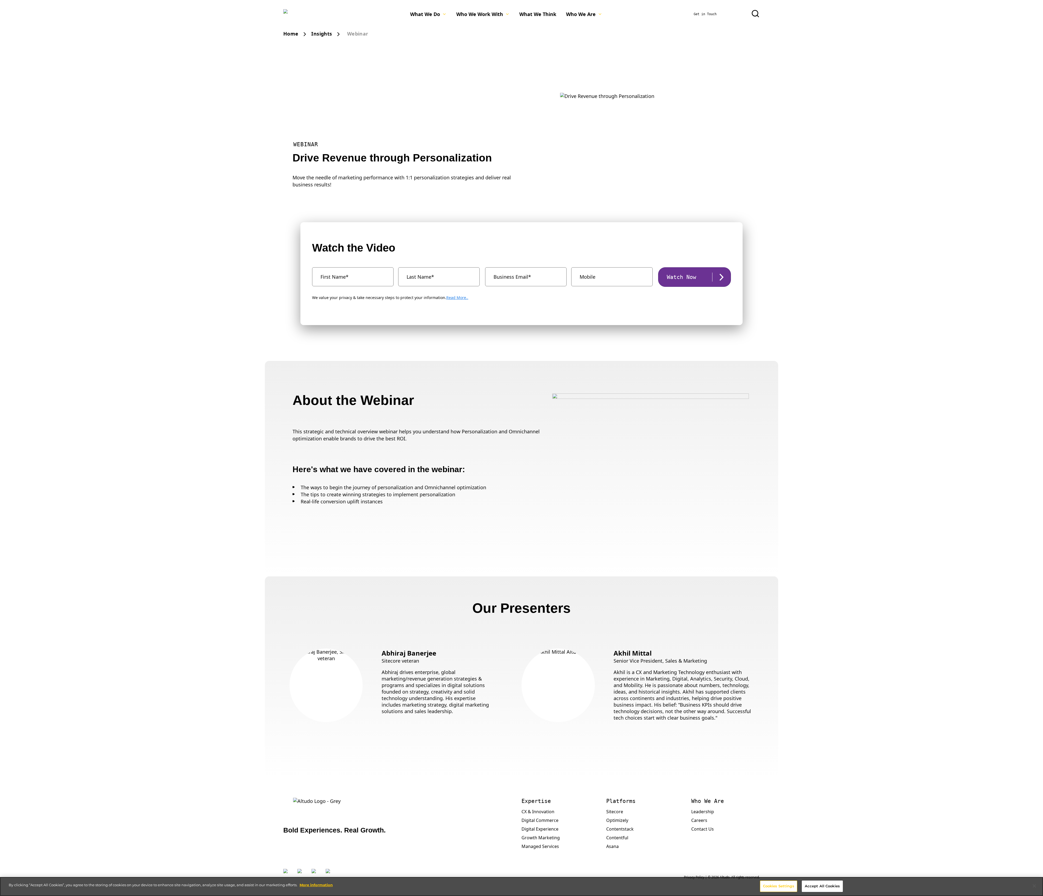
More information (316, 885)
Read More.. (457, 297)
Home (290, 33)
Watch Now (681, 277)
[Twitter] (287, 874)
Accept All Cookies (822, 886)
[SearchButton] (755, 13)
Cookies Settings (778, 886)
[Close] (1034, 886)
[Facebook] (316, 874)
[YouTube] (330, 874)
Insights (321, 33)
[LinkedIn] (301, 874)
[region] (521, 886)
